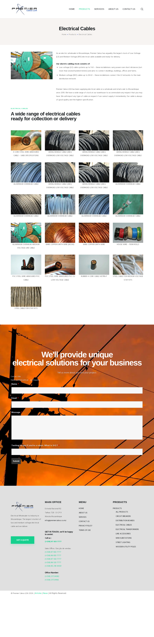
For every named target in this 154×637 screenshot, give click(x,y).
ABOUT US (83, 512)
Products (72, 34)
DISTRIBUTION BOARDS (125, 520)
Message (16, 412)
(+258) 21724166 (52, 579)
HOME (81, 508)
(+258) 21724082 (52, 576)
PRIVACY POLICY (85, 525)
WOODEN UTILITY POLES (126, 546)
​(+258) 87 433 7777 (53, 559)
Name (15, 384)
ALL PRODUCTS (122, 512)
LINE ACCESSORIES (123, 533)
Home (64, 34)
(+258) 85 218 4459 (53, 566)
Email (15, 398)
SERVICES (82, 517)
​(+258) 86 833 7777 (53, 555)
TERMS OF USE (85, 530)
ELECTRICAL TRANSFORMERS (127, 529)
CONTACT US (84, 521)
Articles (38, 593)
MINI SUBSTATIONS (124, 538)
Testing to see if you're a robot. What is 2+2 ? (35, 445)
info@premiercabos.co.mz (55, 520)
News (45, 593)
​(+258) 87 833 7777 (53, 541)
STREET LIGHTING (123, 542)
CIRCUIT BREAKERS (123, 516)
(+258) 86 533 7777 (53, 562)
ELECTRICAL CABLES (124, 525)
